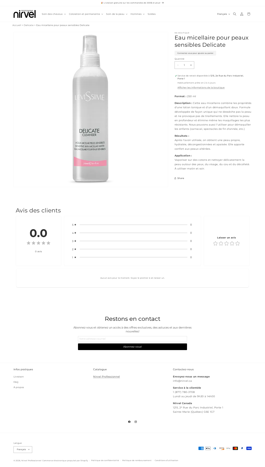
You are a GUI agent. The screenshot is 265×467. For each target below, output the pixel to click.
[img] (38, 243)
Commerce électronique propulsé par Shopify (65, 461)
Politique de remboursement (137, 460)
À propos (19, 387)
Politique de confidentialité (105, 460)
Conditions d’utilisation (166, 460)
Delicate (29, 25)
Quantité (179, 59)
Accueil (16, 25)
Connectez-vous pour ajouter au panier (195, 53)
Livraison (19, 376)
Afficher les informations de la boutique (201, 87)
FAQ (16, 381)
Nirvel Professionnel (106, 376)
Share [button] (180, 178)
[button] (53, 14)
